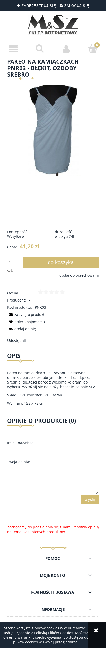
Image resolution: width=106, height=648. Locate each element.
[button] (13, 49)
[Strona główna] (53, 25)
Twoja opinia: (18, 461)
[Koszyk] (93, 48)
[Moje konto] (66, 48)
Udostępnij (16, 340)
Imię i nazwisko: (20, 442)
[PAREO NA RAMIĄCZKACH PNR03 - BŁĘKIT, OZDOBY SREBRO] (53, 129)
